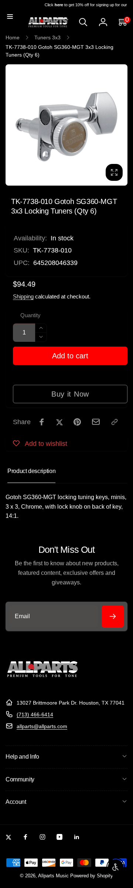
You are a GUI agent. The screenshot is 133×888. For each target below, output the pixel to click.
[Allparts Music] (42, 684)
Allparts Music (53, 875)
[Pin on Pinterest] (77, 422)
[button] (10, 16)
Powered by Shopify (91, 875)
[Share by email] (95, 421)
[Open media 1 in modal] (66, 125)
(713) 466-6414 (35, 714)
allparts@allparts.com (42, 726)
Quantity (30, 315)
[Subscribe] (113, 616)
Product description (31, 471)
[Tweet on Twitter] (59, 422)
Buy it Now (70, 394)
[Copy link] (114, 422)
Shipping (23, 296)
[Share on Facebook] (41, 422)
